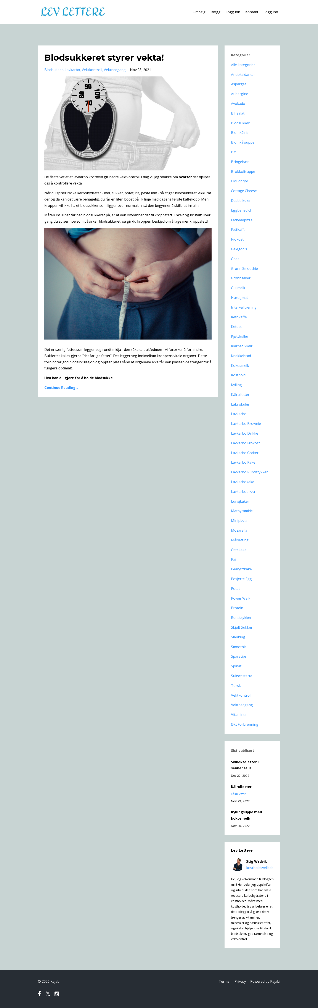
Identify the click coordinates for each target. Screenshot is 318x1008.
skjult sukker (241, 627)
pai (233, 559)
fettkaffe (238, 229)
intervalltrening (244, 307)
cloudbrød (239, 181)
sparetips (239, 656)
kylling (236, 384)
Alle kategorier (243, 64)
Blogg (215, 12)
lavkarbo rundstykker (249, 472)
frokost (237, 239)
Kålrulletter (241, 786)
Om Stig (199, 12)
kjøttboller (239, 336)
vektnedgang (115, 69)
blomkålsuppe (242, 142)
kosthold (238, 375)
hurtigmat (239, 297)
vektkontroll (92, 69)
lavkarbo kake (243, 462)
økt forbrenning (244, 724)
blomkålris (239, 132)
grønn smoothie (244, 268)
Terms (224, 981)
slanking (238, 637)
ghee (235, 258)
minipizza (239, 520)
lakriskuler (240, 404)
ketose (236, 326)
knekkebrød (241, 355)
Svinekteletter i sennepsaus (245, 765)
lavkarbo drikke (244, 433)
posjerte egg (241, 578)
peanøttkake (241, 569)
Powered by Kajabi (265, 981)
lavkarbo (72, 69)
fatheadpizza (241, 220)
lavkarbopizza (243, 491)
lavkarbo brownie (246, 423)
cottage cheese (244, 190)
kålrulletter (240, 394)
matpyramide (242, 510)
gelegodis (239, 249)
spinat (236, 666)
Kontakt (251, 12)
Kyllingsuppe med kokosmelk (246, 815)
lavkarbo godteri (245, 452)
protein (237, 607)
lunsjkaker (240, 501)
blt (233, 152)
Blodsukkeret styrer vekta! (104, 57)
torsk (236, 685)
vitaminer (239, 714)
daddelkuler (241, 200)
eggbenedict (241, 210)
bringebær (240, 161)
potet (235, 588)
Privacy (240, 981)
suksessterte (241, 675)
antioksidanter (243, 74)
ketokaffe (239, 317)
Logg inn (233, 12)
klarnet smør (241, 346)
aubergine (239, 93)
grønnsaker (241, 278)
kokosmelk (240, 365)
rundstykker (241, 617)
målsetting (240, 540)
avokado (238, 103)
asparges (238, 84)
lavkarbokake (242, 481)
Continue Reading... (61, 387)
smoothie (239, 646)
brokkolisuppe (243, 171)
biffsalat (237, 113)
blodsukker (53, 69)
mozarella (239, 530)
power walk (240, 598)
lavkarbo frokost (245, 443)
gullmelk (238, 287)
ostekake (238, 549)
